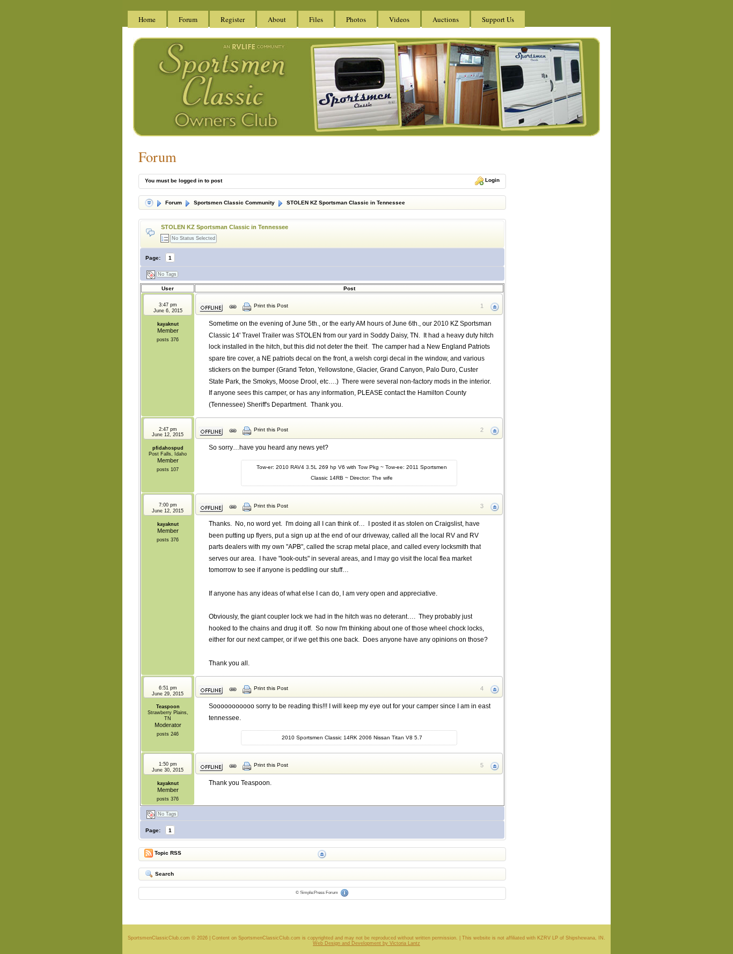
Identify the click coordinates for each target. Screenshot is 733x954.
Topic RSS (167, 852)
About (277, 19)
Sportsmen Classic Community (233, 203)
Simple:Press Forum (319, 892)
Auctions (446, 19)
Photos (356, 19)
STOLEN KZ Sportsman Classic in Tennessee (345, 203)
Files (316, 19)
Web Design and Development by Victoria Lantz (366, 943)
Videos (399, 19)
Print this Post (271, 306)
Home (147, 19)
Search (163, 874)
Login (491, 180)
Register (233, 19)
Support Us (498, 19)
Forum (188, 19)
